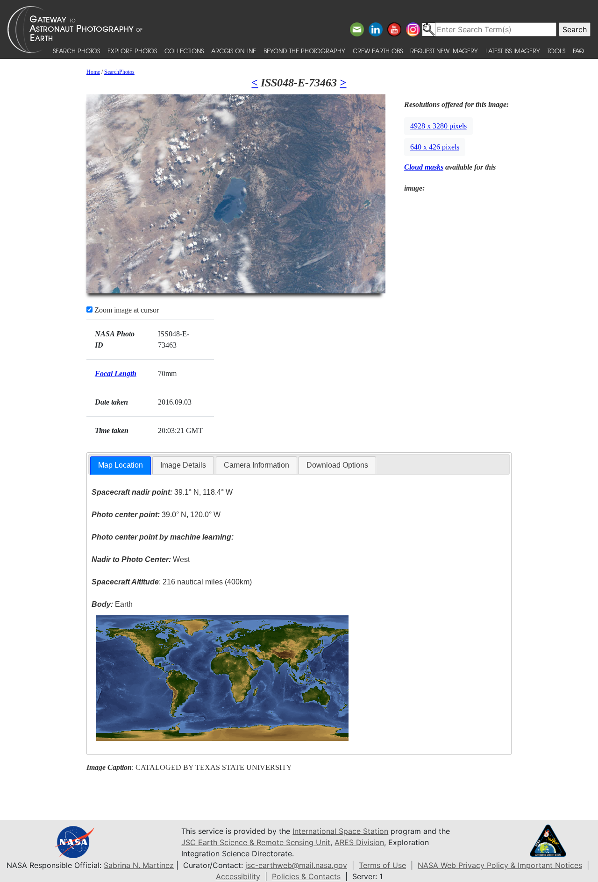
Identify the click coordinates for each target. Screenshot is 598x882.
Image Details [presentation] (183, 465)
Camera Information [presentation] (256, 465)
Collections (184, 50)
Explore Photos (132, 50)
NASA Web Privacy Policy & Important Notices (500, 865)
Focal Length (115, 373)
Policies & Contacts (306, 876)
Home (93, 72)
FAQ (578, 50)
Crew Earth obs (378, 50)
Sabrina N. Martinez (139, 865)
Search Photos (76, 50)
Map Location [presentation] (120, 465)
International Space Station (340, 831)
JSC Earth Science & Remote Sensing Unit (255, 842)
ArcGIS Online (233, 50)
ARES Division (359, 842)
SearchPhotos (119, 72)
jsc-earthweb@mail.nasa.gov (296, 865)
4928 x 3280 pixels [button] (438, 126)
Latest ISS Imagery (512, 50)
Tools (556, 50)
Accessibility (238, 876)
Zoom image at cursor (126, 310)
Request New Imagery (444, 50)
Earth (112, 604)
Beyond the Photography (304, 50)
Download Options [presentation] (337, 465)
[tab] (120, 465)
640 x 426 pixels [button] (434, 147)
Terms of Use (382, 865)
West (141, 559)
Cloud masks (423, 167)
